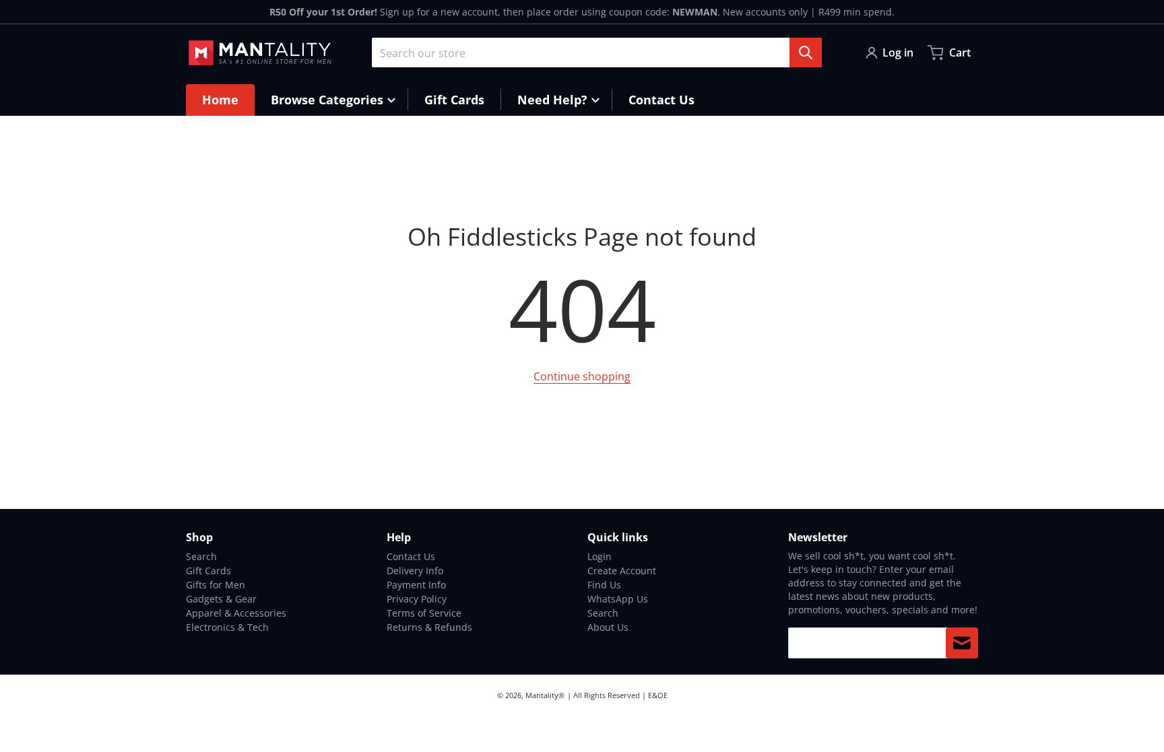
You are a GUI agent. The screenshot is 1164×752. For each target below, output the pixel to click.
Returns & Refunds (429, 627)
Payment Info (416, 584)
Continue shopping (582, 376)
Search (201, 556)
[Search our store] (805, 52)
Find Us (604, 584)
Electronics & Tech (227, 627)
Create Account (621, 570)
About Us (607, 627)
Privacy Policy (417, 598)
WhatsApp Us (617, 598)
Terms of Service (424, 613)
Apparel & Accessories (236, 613)
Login (599, 556)
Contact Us (411, 556)
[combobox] (597, 52)
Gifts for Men (215, 584)
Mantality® (544, 695)
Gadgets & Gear (221, 598)
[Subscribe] (962, 642)
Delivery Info (415, 570)
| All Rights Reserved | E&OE (617, 695)
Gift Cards (208, 570)
